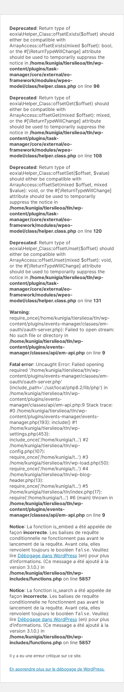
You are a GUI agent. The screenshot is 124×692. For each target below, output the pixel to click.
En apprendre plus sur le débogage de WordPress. (57, 668)
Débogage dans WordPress (47, 555)
